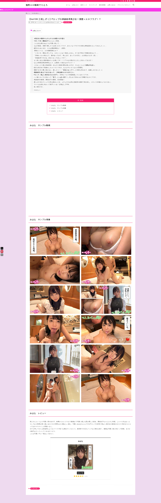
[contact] (134, 1)
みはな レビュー (57, 111)
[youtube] (130, 1)
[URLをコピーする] (2, 254)
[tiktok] (125, 1)
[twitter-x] (121, 1)
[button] (2, 248)
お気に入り (36, 31)
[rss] (132, 1)
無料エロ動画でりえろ (37, 5)
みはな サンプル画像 (58, 108)
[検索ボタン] (133, 5)
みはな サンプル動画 (58, 105)
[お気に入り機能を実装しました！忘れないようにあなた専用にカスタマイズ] (80, 10)
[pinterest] (128, 1)
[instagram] (123, 1)
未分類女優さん (67, 22)
